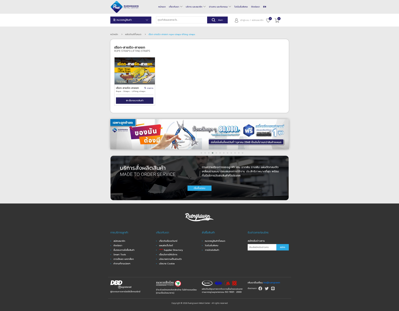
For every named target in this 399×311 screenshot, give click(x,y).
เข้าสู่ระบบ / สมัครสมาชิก (251, 20)
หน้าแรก (162, 7)
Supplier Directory (171, 250)
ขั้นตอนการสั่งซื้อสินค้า (124, 250)
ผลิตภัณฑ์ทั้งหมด (133, 34)
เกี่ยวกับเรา (174, 7)
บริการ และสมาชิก (194, 7)
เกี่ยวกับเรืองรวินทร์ (168, 241)
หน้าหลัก (114, 34)
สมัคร (282, 247)
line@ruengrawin (271, 282)
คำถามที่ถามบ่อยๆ (121, 263)
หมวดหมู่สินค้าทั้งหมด (215, 241)
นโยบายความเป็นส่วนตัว (170, 259)
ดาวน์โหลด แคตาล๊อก (123, 259)
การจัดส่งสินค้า (212, 250)
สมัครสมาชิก (119, 241)
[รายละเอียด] (134, 71)
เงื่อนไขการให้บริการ (168, 254)
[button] (201, 152)
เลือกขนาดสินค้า (136, 100)
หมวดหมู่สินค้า (124, 20)
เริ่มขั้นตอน (199, 188)
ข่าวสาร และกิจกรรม (218, 7)
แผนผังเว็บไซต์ (166, 245)
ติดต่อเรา (255, 7)
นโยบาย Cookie (167, 263)
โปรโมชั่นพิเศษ (241, 7)
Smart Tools (119, 254)
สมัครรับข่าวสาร (256, 241)
